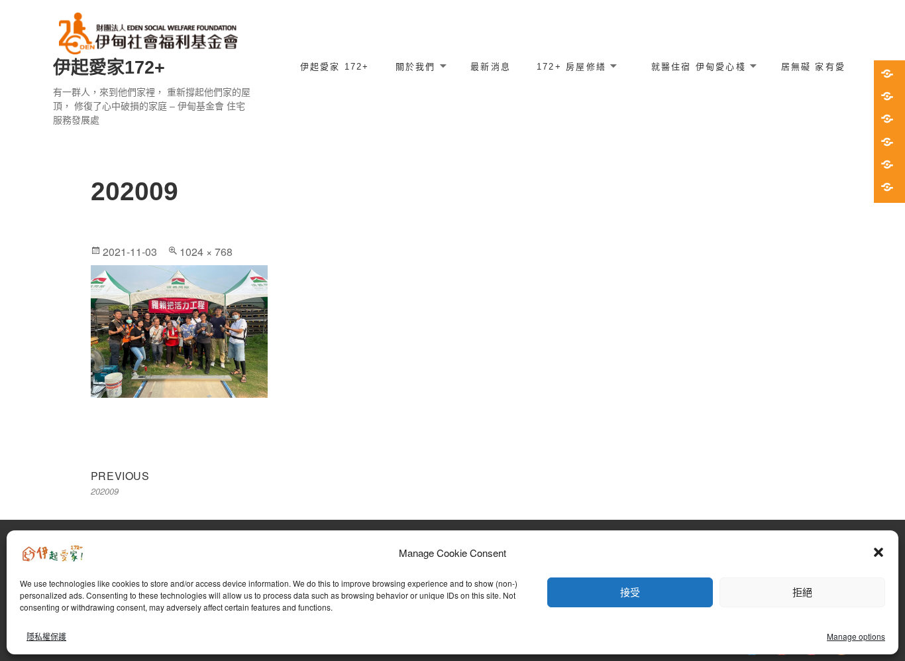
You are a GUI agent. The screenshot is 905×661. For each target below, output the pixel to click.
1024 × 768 (206, 251)
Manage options (856, 636)
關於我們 (416, 67)
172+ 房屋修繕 (571, 67)
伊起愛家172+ (109, 68)
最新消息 (490, 67)
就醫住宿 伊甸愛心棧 (698, 67)
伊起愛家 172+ (335, 67)
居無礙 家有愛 (813, 67)
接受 (630, 592)
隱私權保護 (46, 636)
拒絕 (802, 592)
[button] (878, 552)
